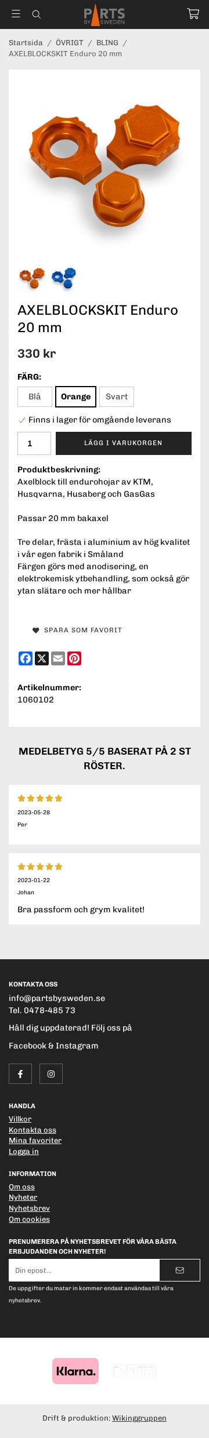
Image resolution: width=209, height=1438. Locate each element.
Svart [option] (117, 396)
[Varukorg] (193, 14)
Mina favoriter (35, 1140)
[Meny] (16, 14)
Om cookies (29, 1219)
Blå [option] (34, 396)
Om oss (22, 1186)
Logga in (24, 1151)
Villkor (20, 1119)
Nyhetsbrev (29, 1208)
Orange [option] (76, 396)
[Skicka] (179, 1270)
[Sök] (36, 14)
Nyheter (23, 1197)
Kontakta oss (32, 1130)
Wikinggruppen (139, 1418)
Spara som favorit (80, 630)
